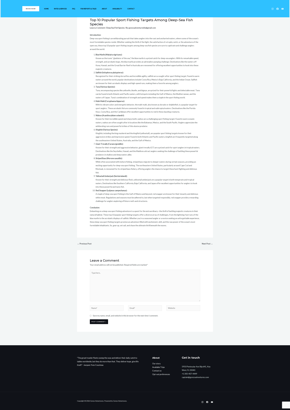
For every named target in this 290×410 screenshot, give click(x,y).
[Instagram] (272, 9)
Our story (156, 363)
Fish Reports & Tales (88, 9)
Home (46, 9)
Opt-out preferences (161, 374)
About (104, 9)
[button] (30, 8)
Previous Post (84, 243)
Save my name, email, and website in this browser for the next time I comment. (125, 315)
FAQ (73, 9)
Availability (117, 9)
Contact (131, 9)
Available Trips (158, 367)
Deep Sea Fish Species (115, 28)
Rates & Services (60, 9)
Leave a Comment (97, 28)
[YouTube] (282, 9)
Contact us (157, 370)
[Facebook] (277, 9)
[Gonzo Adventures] (11, 8)
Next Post (207, 243)
